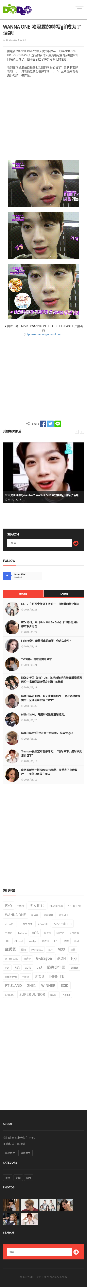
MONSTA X (37, 949)
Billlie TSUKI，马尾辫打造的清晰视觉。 (44, 714)
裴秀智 (27, 958)
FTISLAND (13, 985)
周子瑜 (47, 933)
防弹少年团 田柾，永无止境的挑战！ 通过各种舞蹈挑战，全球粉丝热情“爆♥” (50, 698)
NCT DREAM (74, 906)
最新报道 (23, 593)
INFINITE (56, 976)
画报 (23, 949)
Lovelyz (32, 941)
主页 (7, 1177)
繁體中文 (25, 1153)
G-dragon (44, 958)
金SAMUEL (43, 924)
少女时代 (37, 905)
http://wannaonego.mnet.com (43, 334)
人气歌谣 (74, 933)
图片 (50, 949)
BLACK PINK (56, 906)
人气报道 (64, 593)
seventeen (63, 923)
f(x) (74, 958)
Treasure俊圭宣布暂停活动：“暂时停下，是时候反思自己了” (51, 753)
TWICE (20, 906)
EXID (65, 985)
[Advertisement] (43, 120)
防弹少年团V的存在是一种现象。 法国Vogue (47, 733)
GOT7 (28, 967)
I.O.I (56, 941)
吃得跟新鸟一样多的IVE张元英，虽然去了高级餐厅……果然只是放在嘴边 (49, 772)
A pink (66, 994)
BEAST (54, 994)
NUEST (60, 933)
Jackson (22, 933)
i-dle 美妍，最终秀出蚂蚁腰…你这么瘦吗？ (46, 640)
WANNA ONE (15, 914)
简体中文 (10, 1153)
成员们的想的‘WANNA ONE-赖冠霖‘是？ (30, 495)
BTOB (39, 976)
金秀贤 (10, 949)
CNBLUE (9, 994)
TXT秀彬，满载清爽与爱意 (36, 659)
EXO (8, 905)
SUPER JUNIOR (32, 994)
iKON (61, 958)
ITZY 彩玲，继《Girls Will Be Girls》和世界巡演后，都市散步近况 (51, 624)
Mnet (76, 941)
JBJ (7, 941)
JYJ (39, 967)
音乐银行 (10, 924)
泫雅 (66, 941)
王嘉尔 (8, 933)
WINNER (48, 985)
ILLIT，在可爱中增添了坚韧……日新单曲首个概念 (50, 604)
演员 (72, 949)
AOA (35, 932)
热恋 (17, 967)
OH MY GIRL (11, 958)
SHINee (74, 967)
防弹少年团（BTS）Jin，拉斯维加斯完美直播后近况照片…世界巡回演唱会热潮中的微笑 (51, 679)
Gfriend (18, 941)
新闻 (18, 1177)
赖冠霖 (34, 915)
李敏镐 (25, 976)
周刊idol (63, 915)
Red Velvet (11, 976)
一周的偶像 (26, 924)
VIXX (61, 949)
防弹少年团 (56, 967)
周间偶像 (48, 915)
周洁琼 (45, 941)
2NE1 (31, 985)
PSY (7, 967)
